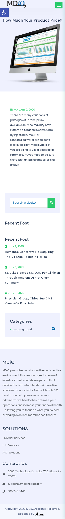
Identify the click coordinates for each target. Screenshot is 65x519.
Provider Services (13, 438)
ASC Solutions (11, 452)
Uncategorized (22, 329)
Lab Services (10, 445)
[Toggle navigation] (58, 5)
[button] (4, 12)
